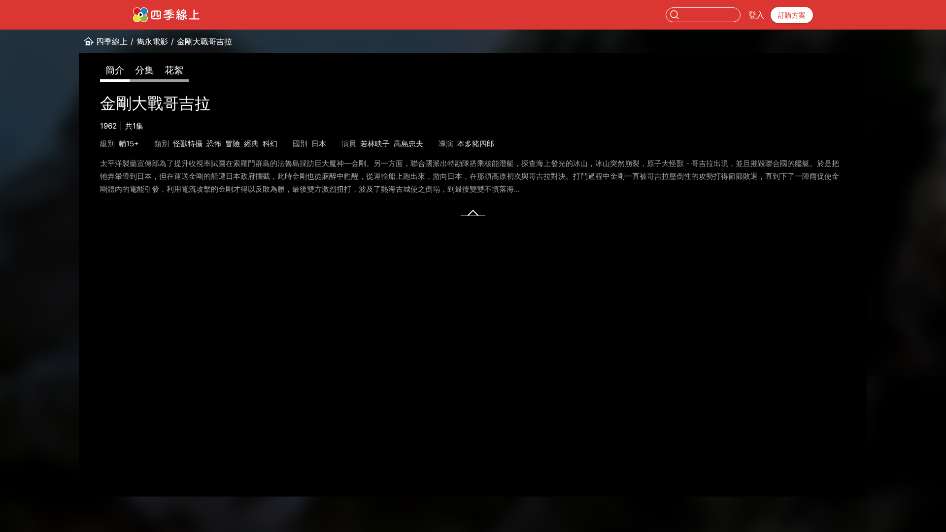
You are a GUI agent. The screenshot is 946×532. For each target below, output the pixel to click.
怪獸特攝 (188, 143)
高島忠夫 (408, 143)
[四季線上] (166, 14)
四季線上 (112, 41)
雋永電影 (152, 41)
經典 (251, 143)
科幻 (270, 143)
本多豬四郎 (475, 143)
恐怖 (213, 143)
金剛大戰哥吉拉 (204, 41)
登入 (756, 15)
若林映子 (375, 143)
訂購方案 (792, 15)
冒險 (232, 143)
